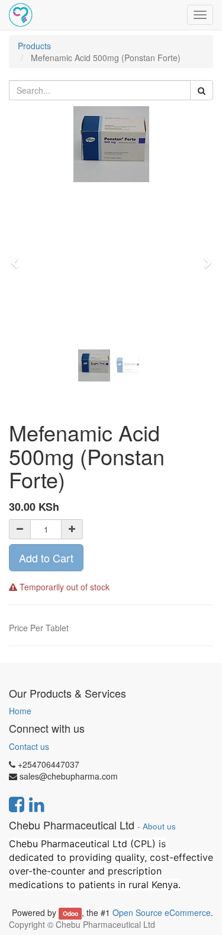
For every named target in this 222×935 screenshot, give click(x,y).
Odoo (70, 913)
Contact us (29, 746)
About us (159, 826)
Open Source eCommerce (161, 912)
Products (34, 46)
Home (20, 711)
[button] (18, 257)
